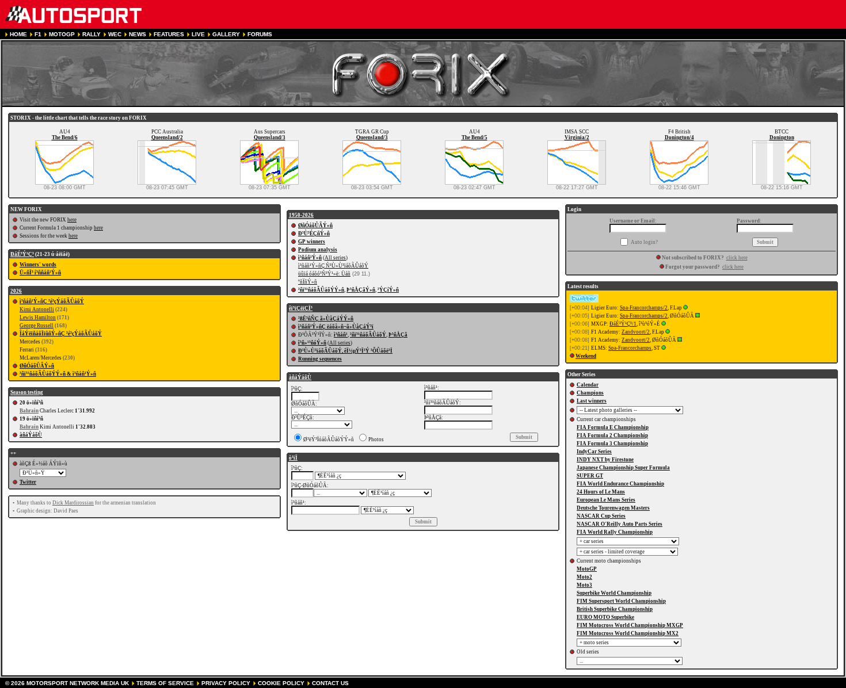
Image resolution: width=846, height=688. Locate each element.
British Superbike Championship (615, 609)
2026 (16, 291)
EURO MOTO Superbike (605, 617)
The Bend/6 (65, 137)
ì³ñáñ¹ (341, 335)
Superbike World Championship (614, 593)
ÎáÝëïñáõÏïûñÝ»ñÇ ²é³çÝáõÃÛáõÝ (61, 334)
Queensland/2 (167, 137)
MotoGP (587, 569)
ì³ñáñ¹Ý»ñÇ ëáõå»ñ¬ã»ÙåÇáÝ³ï (336, 327)
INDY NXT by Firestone (605, 460)
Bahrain (29, 411)
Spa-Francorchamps (629, 348)
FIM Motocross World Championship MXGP (630, 625)
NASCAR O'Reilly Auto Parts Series (619, 524)
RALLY (91, 34)
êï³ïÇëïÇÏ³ (301, 308)
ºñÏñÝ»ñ (307, 282)
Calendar (588, 385)
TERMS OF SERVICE (165, 683)
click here (737, 258)
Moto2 (584, 577)
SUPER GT (590, 476)
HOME (18, 34)
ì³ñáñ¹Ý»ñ (310, 258)
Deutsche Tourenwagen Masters (613, 508)
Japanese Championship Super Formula (623, 468)
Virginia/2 (577, 137)
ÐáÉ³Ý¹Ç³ (22, 254)
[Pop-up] (685, 308)
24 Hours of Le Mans (601, 492)
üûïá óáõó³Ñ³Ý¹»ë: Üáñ (324, 274)
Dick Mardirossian (73, 503)
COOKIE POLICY (281, 683)
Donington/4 (679, 137)
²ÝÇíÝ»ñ (388, 290)
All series (335, 258)
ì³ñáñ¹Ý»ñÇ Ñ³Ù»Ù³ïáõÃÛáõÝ (333, 266)
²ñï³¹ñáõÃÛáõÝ (368, 335)
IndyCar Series (594, 451)
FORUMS (259, 34)
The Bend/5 (474, 137)
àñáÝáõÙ (31, 435)
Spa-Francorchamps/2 (644, 308)
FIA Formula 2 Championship (612, 435)
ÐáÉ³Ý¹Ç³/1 (623, 324)
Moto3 (584, 585)
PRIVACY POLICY (225, 683)
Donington (781, 137)
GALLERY (226, 34)
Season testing (26, 392)
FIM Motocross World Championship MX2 (628, 633)
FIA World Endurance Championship (620, 484)
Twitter (28, 482)
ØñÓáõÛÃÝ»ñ (37, 366)
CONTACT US (330, 683)
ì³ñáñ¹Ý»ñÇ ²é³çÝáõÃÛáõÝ (52, 301)
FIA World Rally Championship (615, 532)
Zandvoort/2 (636, 332)
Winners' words (38, 264)
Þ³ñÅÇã (397, 335)
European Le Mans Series (606, 500)
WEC (114, 34)
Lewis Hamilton (38, 317)
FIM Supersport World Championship (621, 601)
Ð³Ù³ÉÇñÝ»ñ (314, 233)
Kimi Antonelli (37, 309)
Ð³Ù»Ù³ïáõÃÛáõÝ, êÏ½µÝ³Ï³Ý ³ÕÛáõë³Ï (345, 351)
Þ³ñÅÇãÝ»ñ (360, 290)
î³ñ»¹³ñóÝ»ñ (312, 343)
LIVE (198, 34)
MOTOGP (62, 34)
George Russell (37, 325)
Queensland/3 (269, 137)
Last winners (592, 401)
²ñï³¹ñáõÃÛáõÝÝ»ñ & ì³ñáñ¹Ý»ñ (58, 374)
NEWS (137, 34)
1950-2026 (301, 215)
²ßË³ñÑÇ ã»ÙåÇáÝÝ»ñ (325, 319)
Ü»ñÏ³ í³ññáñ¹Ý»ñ (40, 273)
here (72, 220)
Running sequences (320, 359)
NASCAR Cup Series (601, 516)
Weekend (586, 356)
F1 (38, 34)
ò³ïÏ (293, 458)
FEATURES (169, 34)
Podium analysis (317, 250)
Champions (590, 393)
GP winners (311, 241)
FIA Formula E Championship (613, 427)
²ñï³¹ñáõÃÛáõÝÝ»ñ (321, 290)
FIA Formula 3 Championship (612, 443)
